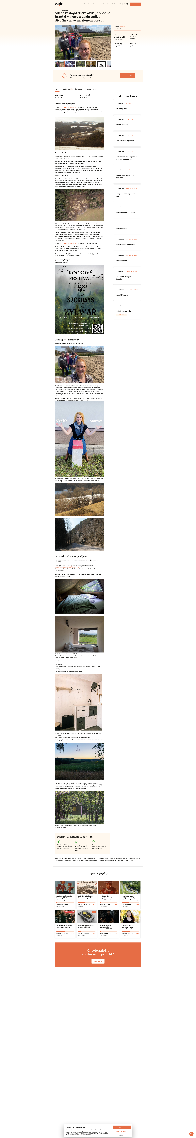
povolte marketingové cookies (67, 107)
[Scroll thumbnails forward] (109, 64)
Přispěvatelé (67, 89)
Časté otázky (79, 89)
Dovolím (122, 1127)
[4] (91, 64)
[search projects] (127, 4)
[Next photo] (109, 43)
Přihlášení (121, 4)
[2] (70, 64)
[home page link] (59, 4)
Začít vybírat (135, 4)
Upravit (121, 1135)
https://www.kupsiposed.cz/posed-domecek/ (68, 567)
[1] (60, 64)
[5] (101, 64)
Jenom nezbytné (121, 1131)
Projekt (57, 89)
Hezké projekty (91, 89)
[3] (80, 64)
